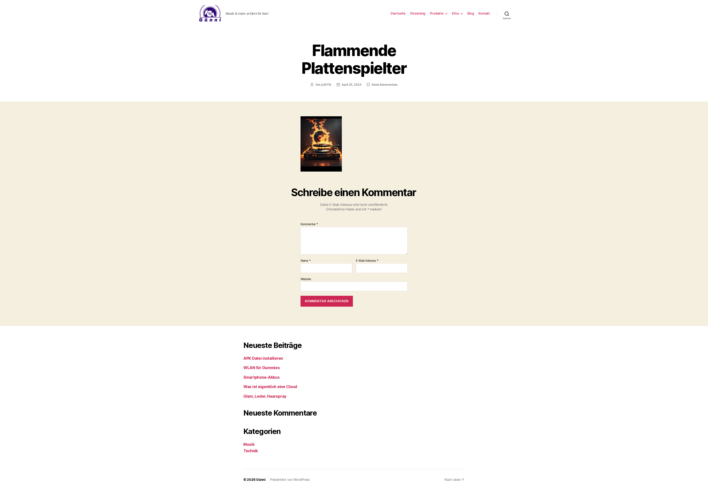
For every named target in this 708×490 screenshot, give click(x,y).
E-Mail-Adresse (367, 260)
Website (306, 279)
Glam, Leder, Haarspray (264, 396)
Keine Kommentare (385, 84)
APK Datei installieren (263, 358)
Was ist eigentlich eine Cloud (270, 386)
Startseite (398, 13)
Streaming (417, 13)
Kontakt (484, 13)
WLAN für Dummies (261, 367)
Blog (470, 13)
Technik (250, 451)
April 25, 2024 (351, 84)
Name (306, 260)
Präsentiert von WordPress (290, 480)
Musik (249, 444)
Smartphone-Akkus (261, 377)
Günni (261, 480)
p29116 (326, 84)
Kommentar (309, 224)
